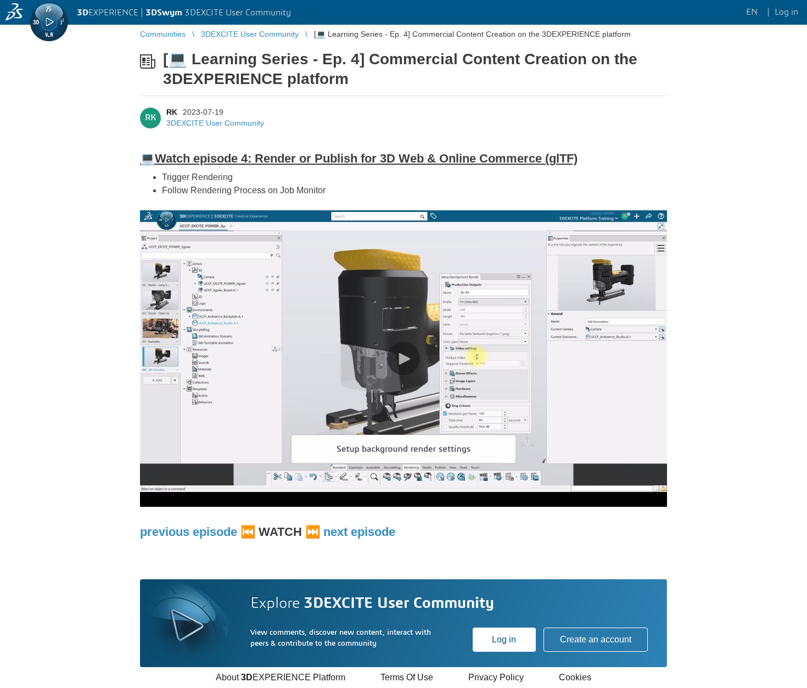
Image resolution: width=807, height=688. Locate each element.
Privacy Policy (496, 677)
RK (171, 112)
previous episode (188, 532)
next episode (359, 532)
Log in (504, 639)
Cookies (575, 677)
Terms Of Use (406, 677)
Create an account (595, 639)
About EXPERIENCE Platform (280, 677)
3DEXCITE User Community (215, 123)
